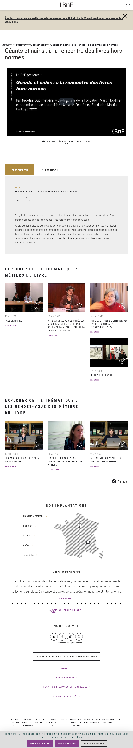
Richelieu (28, 525)
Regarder (9, 325)
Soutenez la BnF (69, 610)
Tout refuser (67, 743)
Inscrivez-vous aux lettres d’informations (66, 656)
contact (65, 668)
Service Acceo (63, 696)
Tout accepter (40, 743)
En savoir (65, 598)
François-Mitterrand (33, 515)
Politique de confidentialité (41, 721)
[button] (119, 481)
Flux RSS (17, 721)
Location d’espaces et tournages (65, 686)
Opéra (26, 545)
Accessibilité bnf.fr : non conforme (76, 722)
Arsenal (27, 535)
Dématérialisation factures (107, 721)
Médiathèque (38, 45)
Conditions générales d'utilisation (27, 722)
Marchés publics (87, 721)
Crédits (119, 719)
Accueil (6, 45)
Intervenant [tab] (49, 169)
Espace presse (65, 677)
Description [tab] (19, 169)
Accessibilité (62, 719)
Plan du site (13, 722)
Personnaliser (94, 743)
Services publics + (52, 722)
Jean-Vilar (28, 555)
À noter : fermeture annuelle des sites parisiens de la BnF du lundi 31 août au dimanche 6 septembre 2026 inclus (64, 20)
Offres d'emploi (95, 721)
